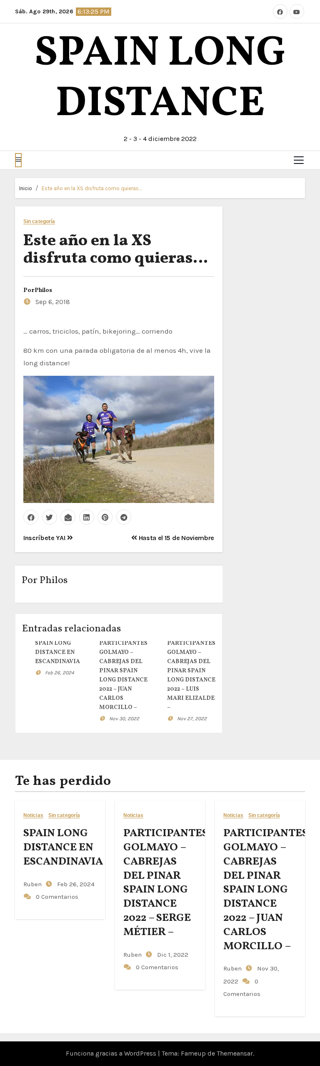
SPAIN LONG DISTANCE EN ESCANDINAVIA (57, 652)
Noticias (33, 815)
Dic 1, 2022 (171, 954)
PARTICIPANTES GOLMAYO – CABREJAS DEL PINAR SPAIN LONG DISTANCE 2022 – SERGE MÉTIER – (165, 883)
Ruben (32, 884)
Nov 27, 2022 (192, 719)
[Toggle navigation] (298, 160)
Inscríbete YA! (45, 538)
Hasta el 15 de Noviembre (175, 538)
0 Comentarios (57, 896)
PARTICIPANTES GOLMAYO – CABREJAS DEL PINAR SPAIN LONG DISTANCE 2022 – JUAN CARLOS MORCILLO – (265, 889)
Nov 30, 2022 (124, 719)
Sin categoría (39, 221)
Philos (43, 290)
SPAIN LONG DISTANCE (160, 79)
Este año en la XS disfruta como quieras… (92, 188)
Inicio (25, 188)
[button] (18, 160)
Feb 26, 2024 (59, 673)
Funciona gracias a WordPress (112, 1053)
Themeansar (235, 1053)
